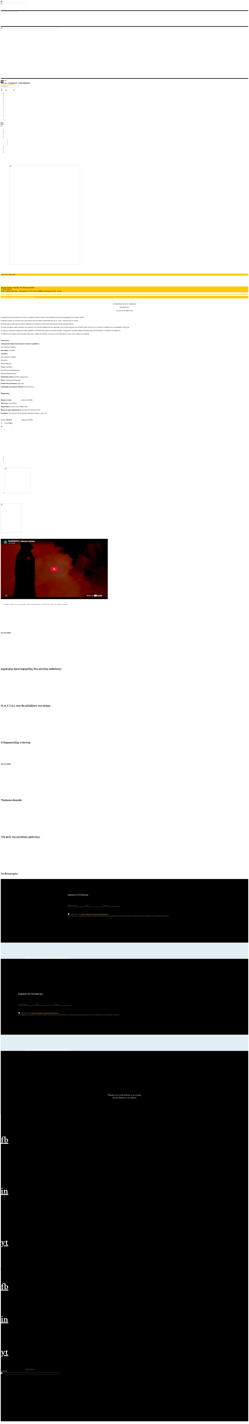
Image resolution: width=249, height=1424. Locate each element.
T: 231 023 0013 (4, 15)
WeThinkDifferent (30, 1369)
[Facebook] (124, 81)
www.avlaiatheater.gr (7, 397)
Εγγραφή (11, 84)
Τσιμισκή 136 (16, 400)
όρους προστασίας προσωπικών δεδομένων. (95, 914)
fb (4, 1140)
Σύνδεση (4, 84)
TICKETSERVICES (24, 83)
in (4, 1191)
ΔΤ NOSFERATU (125, 500)
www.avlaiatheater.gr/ (12, 426)
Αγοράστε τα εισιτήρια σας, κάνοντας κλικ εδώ (18, 297)
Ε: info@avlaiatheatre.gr (7, 19)
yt (4, 1242)
